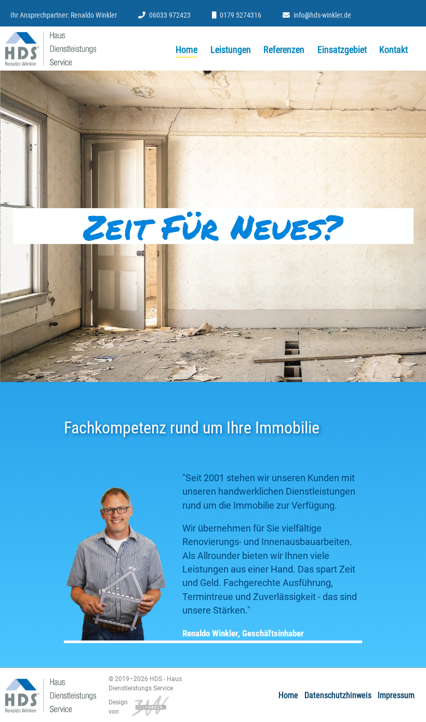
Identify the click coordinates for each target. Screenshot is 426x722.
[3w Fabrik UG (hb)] (149, 705)
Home (186, 50)
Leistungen (230, 50)
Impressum (396, 695)
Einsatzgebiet (342, 50)
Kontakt (393, 50)
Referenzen (283, 50)
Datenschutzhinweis (337, 695)
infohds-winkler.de (322, 15)
